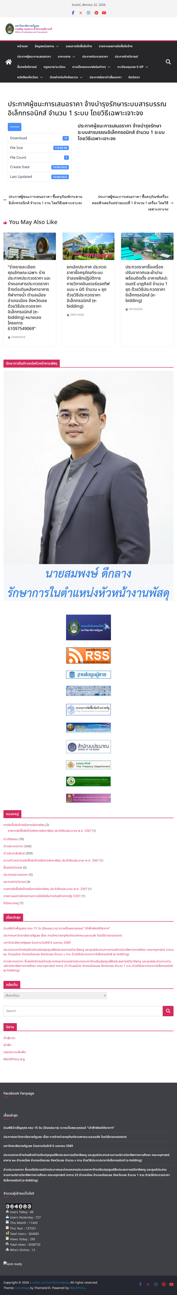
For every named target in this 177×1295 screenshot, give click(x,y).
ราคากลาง (64, 56)
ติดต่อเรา (134, 77)
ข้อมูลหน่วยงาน (44, 46)
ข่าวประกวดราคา (13, 846)
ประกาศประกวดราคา (95, 56)
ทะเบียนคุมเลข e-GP (130, 67)
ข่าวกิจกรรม (10, 839)
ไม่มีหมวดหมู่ (11, 903)
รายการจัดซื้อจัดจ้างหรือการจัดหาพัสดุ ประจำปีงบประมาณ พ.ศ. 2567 (50, 830)
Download (14, 126)
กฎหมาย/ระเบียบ (54, 67)
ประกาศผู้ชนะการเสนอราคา (34, 56)
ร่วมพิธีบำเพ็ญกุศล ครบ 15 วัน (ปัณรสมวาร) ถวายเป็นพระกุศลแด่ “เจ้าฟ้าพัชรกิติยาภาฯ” (56, 928)
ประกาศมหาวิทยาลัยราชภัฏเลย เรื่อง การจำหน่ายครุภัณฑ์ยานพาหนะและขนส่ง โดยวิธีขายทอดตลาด (62, 935)
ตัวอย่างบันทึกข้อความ (64, 77)
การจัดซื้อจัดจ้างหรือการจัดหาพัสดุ (24, 825)
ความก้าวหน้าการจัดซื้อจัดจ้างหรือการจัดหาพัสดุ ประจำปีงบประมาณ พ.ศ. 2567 (51, 860)
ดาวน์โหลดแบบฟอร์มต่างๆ (89, 67)
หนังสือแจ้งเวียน (27, 77)
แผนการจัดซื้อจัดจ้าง (79, 46)
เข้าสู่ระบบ (9, 1038)
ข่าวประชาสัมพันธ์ (14, 853)
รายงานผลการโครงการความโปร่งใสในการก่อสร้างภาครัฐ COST (42, 896)
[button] (56, 46)
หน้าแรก (22, 46)
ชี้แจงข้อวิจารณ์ (27, 67)
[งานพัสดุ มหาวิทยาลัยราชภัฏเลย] (8, 62)
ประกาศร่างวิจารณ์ (126, 56)
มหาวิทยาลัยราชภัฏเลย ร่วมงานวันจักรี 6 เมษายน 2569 (37, 942)
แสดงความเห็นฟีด (14, 1052)
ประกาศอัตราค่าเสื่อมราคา (106, 77)
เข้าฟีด (7, 1045)
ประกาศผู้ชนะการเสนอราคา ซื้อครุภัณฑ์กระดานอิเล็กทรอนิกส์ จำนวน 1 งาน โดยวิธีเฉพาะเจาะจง (45, 199)
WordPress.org (14, 1059)
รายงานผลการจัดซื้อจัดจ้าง (116, 46)
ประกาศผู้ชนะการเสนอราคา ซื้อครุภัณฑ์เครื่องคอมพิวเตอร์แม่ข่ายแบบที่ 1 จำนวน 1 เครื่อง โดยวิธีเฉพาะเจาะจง (130, 202)
